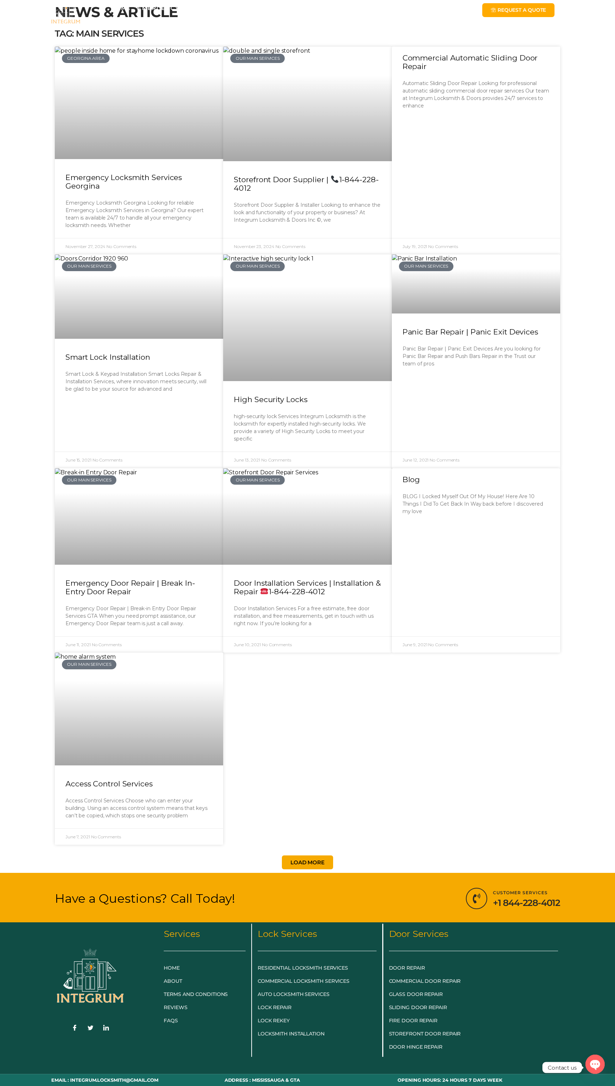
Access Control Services (109, 783)
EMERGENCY (158, 8)
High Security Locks (270, 399)
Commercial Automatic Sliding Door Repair (470, 62)
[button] (307, 862)
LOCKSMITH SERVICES (226, 8)
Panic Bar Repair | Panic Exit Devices (470, 331)
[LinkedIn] (106, 1028)
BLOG (343, 8)
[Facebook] (74, 1028)
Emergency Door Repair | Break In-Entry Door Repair (130, 587)
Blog (411, 479)
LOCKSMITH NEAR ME (395, 8)
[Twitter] (90, 1028)
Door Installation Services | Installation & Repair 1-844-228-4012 (307, 587)
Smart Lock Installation (107, 357)
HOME (121, 8)
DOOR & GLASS (299, 8)
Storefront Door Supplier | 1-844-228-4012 (306, 184)
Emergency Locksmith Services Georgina (123, 181)
